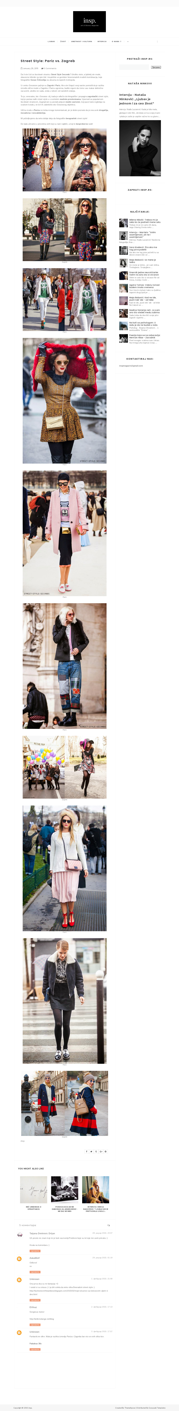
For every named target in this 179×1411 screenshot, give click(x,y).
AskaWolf (35, 1258)
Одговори (35, 1251)
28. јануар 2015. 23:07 (102, 1233)
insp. (30, 1408)
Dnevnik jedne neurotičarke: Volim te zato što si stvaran (144, 273)
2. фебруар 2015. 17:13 (101, 1307)
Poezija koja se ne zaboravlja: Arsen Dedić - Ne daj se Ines (65, 1209)
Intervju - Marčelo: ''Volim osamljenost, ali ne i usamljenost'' (142, 234)
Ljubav (51, 41)
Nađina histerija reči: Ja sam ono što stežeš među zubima (144, 311)
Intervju (102, 41)
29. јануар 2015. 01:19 (102, 1258)
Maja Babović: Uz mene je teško (142, 261)
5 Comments (50, 68)
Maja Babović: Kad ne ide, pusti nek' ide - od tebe (142, 298)
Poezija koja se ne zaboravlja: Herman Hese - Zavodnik (145, 336)
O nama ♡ (117, 41)
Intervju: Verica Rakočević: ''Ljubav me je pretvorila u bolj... (95, 1209)
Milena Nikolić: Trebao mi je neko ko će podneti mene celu (145, 221)
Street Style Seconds (60, 74)
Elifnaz (33, 1307)
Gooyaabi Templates (157, 1408)
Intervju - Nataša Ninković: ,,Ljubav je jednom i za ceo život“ (136, 99)
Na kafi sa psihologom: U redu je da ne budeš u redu (143, 323)
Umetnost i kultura (81, 41)
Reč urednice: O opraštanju (33, 1208)
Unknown (34, 1279)
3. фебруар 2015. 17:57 (101, 1331)
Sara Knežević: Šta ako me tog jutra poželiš (143, 248)
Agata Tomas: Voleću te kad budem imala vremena (144, 286)
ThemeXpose (130, 1408)
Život (63, 41)
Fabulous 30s (36, 1343)
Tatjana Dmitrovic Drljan (42, 1233)
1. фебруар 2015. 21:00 (101, 1279)
